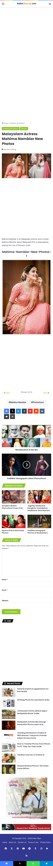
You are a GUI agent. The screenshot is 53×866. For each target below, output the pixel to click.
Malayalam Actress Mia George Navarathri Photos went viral (31, 723)
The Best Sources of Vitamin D (30, 755)
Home (5, 123)
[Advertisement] (26, 36)
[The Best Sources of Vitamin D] (8, 758)
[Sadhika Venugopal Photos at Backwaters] (39, 521)
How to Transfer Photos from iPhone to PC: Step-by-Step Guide (33, 745)
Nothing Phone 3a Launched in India (33, 700)
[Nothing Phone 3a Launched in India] (8, 703)
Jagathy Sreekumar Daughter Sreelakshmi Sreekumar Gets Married (38, 508)
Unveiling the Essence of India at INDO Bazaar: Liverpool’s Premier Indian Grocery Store (32, 735)
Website (5, 601)
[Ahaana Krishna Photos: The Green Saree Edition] (8, 769)
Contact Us (22, 842)
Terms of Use (33, 842)
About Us (12, 842)
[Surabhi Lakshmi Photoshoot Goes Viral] (14, 496)
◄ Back (6, 393)
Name (5, 580)
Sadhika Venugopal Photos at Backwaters (37, 531)
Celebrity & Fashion (17, 123)
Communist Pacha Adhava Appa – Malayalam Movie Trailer (32, 712)
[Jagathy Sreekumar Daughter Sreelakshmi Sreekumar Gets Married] (39, 496)
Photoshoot (38, 402)
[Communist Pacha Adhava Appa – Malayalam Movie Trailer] (8, 714)
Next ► (46, 393)
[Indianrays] (26, 3)
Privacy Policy (45, 842)
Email (5, 590)
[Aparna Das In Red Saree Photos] (14, 521)
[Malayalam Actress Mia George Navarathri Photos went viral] (8, 725)
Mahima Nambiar (18, 402)
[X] (12, 411)
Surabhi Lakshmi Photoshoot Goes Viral (12, 507)
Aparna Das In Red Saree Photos (13, 531)
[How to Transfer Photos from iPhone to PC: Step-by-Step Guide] (8, 747)
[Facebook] (6, 411)
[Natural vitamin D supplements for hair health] (8, 692)
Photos (24, 129)
